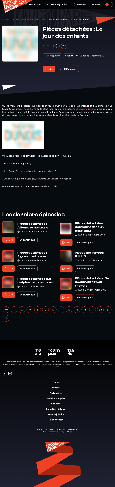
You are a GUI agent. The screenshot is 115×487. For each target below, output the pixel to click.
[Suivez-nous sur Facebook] (4, 373)
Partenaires (56, 393)
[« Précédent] (6, 310)
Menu (98, 4)
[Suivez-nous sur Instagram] (10, 373)
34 (108, 309)
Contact (55, 382)
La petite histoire (55, 409)
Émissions (18, 19)
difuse (69, 432)
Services (81, 4)
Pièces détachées (36, 19)
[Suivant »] (6, 318)
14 (84, 309)
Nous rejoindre (59, 4)
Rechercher (35, 4)
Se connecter (56, 419)
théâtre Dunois (87, 109)
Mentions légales (55, 398)
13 (77, 309)
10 (53, 309)
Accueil (6, 19)
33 (100, 309)
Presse (56, 387)
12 (69, 309)
